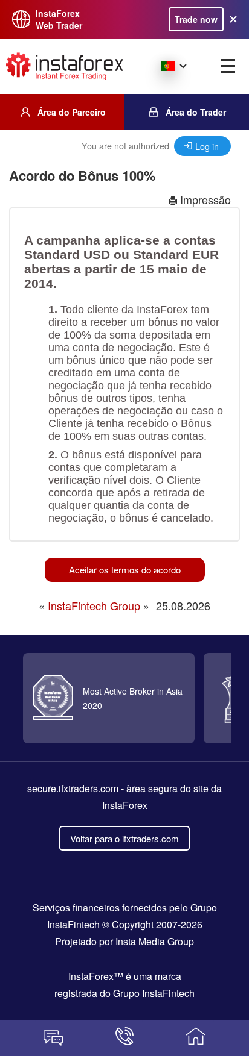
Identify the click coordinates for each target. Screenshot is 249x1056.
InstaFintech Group (94, 605)
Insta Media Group (154, 941)
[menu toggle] (228, 66)
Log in (207, 146)
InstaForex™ (95, 976)
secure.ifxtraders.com (72, 788)
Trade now (196, 19)
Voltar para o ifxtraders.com (124, 838)
